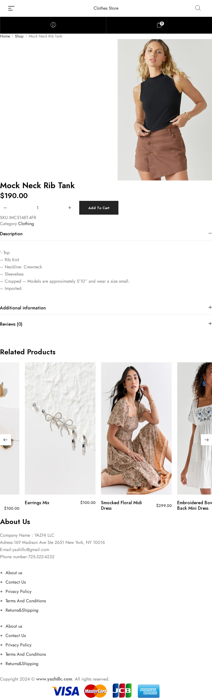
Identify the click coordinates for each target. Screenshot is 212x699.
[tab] (106, 234)
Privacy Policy (18, 591)
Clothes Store (106, 8)
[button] (5, 439)
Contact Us (16, 582)
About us (14, 573)
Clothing (26, 223)
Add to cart (98, 207)
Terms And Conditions (26, 601)
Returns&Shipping (22, 610)
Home (5, 36)
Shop (19, 36)
